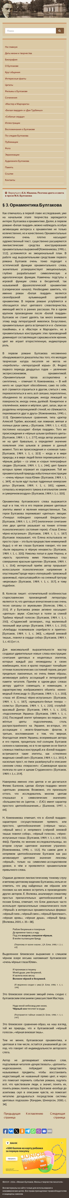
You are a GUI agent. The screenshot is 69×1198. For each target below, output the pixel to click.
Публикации (11, 141)
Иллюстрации (12, 122)
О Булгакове (11, 65)
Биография (11, 59)
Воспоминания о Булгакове (20, 129)
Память (9, 167)
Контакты (10, 179)
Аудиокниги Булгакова (17, 160)
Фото (8, 148)
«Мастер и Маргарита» (17, 103)
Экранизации (12, 154)
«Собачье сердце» (15, 116)
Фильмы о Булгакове (16, 91)
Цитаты (9, 84)
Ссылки (9, 173)
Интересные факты (15, 78)
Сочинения (11, 97)
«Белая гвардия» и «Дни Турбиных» (24, 110)
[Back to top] (61, 1190)
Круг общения (12, 72)
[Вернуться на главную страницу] (34, 9)
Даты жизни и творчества (18, 53)
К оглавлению (34, 1113)
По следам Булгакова (16, 135)
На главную (11, 46)
